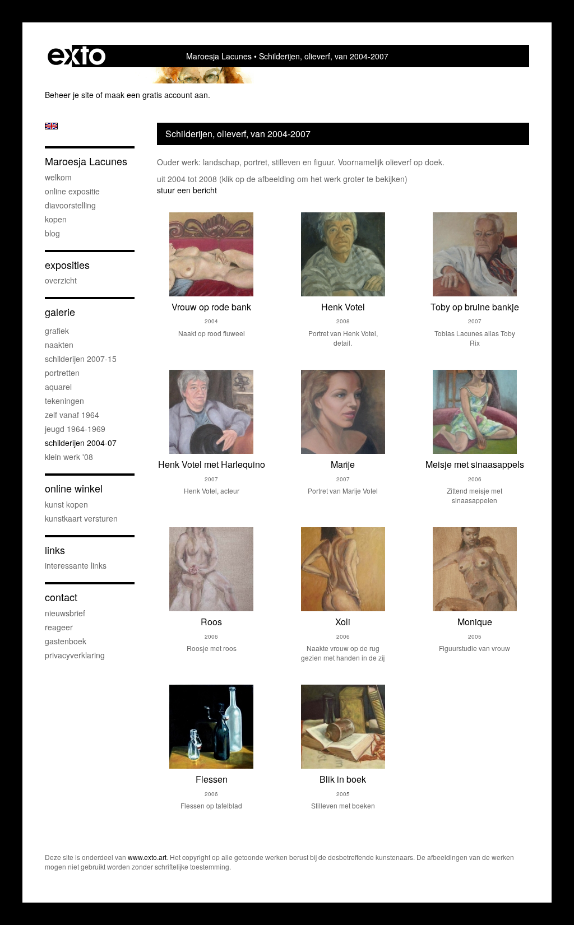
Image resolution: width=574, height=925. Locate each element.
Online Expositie (72, 191)
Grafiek (57, 330)
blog (52, 233)
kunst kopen (66, 504)
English (51, 126)
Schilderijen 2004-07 (81, 442)
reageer (59, 627)
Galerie (60, 312)
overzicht (61, 280)
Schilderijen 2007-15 (81, 358)
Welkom (58, 177)
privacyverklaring (75, 655)
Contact (61, 597)
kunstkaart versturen (81, 518)
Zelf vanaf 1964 (72, 414)
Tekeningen (64, 400)
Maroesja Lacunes (219, 56)
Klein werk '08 (69, 456)
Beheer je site (69, 94)
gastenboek (65, 641)
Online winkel (74, 488)
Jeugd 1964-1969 (75, 428)
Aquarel (58, 386)
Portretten (62, 372)
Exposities (67, 265)
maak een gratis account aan (156, 94)
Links (55, 550)
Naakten (59, 344)
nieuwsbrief (65, 613)
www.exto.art (147, 857)
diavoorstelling (70, 205)
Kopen (56, 219)
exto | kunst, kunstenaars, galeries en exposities (76, 56)
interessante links (76, 565)
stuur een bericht (187, 190)
